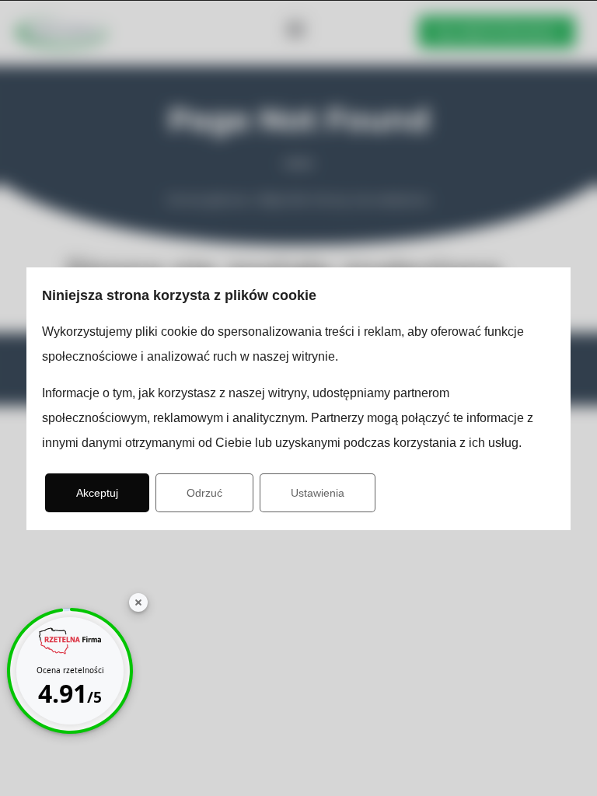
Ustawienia (317, 493)
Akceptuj (97, 493)
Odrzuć (204, 493)
